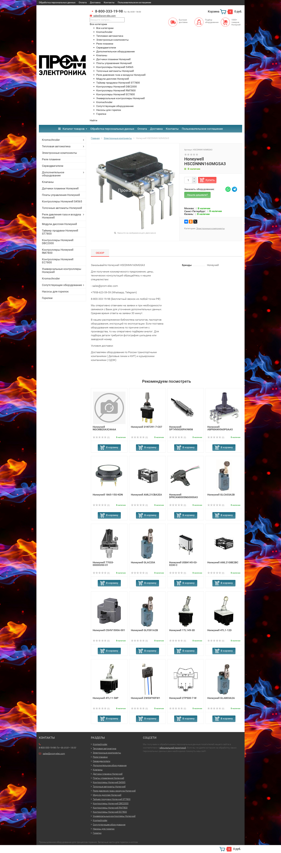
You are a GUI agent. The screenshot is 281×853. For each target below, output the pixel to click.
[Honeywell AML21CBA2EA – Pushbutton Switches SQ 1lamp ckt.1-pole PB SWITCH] (147, 475)
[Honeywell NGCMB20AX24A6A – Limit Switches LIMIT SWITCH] (109, 407)
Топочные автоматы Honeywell (62, 208)
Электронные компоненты (59, 152)
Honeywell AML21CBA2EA (146, 494)
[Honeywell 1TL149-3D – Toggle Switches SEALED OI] (186, 611)
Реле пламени (51, 159)
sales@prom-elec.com (104, 15)
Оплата (83, 2)
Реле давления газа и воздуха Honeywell (61, 216)
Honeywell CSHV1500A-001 (109, 630)
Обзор (100, 252)
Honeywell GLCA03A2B (221, 494)
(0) (108, 437)
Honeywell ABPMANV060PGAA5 (220, 428)
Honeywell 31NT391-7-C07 (146, 426)
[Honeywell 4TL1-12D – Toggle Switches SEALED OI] (224, 611)
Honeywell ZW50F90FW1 (145, 698)
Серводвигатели (52, 165)
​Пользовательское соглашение (134, 2)
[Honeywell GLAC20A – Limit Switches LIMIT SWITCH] (147, 543)
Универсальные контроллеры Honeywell (61, 270)
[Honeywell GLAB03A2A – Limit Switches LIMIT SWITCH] (224, 678)
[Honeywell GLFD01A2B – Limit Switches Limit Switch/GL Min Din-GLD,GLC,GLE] (147, 611)
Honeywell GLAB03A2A (221, 698)
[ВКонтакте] (186, 222)
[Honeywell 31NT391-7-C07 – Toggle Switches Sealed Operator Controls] (147, 407)
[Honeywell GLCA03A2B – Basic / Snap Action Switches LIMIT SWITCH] (223, 475)
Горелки (47, 298)
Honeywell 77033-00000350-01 (103, 564)
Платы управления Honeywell (61, 195)
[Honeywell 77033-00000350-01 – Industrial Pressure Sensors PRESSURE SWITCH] (109, 543)
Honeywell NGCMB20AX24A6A (104, 428)
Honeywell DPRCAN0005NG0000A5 (183, 496)
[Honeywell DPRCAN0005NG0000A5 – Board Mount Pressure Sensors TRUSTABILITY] (185, 475)
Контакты (109, 2)
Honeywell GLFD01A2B (144, 630)
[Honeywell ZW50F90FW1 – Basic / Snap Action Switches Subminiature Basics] (147, 678)
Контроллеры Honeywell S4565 (62, 201)
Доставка (95, 2)
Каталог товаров (73, 128)
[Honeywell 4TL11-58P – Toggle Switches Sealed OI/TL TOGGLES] (109, 678)
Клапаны (48, 182)
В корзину (112, 447)
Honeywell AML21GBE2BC (222, 562)
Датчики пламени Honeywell (60, 188)
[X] (195, 222)
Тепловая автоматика (56, 146)
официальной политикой (173, 747)
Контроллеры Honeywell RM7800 (57, 251)
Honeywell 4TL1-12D (219, 630)
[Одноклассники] (191, 222)
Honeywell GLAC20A (143, 562)
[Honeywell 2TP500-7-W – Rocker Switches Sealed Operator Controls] (186, 678)
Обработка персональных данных (57, 2)
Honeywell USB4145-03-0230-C (183, 564)
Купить (210, 180)
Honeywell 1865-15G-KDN (108, 494)
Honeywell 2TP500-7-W (182, 698)
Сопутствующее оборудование (62, 285)
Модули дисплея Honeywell (59, 224)
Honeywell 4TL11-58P (105, 698)
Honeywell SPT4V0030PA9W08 (181, 428)
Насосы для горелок (55, 291)
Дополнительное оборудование (53, 174)
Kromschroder (51, 139)
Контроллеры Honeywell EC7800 (57, 261)
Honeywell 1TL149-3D (182, 630)
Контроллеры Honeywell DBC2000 (57, 241)
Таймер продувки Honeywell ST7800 (60, 232)
